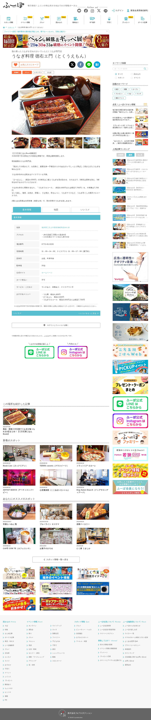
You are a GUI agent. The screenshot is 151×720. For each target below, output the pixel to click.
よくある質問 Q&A (131, 641)
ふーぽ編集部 (9, 645)
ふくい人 (8, 676)
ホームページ (47, 273)
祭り (30, 633)
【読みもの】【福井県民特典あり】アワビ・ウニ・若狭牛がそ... (137, 208)
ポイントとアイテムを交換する (111, 660)
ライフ (7, 661)
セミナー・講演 (34, 653)
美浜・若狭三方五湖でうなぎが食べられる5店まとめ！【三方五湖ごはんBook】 (19, 431)
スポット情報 (81, 622)
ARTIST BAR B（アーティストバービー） (18, 491)
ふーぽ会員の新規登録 (107, 629)
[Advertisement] (56, 382)
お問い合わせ (129, 661)
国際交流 (55, 633)
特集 (6, 629)
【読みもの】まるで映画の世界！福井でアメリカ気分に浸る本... (137, 236)
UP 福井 (92, 22)
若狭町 (16, 72)
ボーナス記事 (142, 22)
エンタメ (8, 657)
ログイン (119, 10)
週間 (130, 155)
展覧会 (31, 629)
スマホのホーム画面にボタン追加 (136, 637)
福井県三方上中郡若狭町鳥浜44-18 (56, 227)
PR (6, 700)
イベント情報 (34, 622)
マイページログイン (107, 633)
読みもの (59, 22)
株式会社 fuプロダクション (80, 713)
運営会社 (128, 665)
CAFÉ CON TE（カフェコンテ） (17, 548)
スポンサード (57, 661)
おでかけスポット (82, 637)
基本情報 (26, 209)
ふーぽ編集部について (134, 622)
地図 (56, 209)
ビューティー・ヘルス (84, 629)
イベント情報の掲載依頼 (108, 648)
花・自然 (32, 665)
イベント (25, 22)
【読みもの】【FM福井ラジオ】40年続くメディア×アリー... (136, 227)
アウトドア (32, 661)
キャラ (54, 629)
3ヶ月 (140, 155)
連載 (6, 696)
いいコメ (85, 209)
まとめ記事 (9, 633)
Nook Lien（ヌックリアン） (15, 466)
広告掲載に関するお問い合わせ (135, 657)
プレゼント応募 (105, 656)
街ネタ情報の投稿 (106, 644)
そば (6, 626)
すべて (120, 74)
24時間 (120, 155)
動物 (53, 657)
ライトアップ (57, 626)
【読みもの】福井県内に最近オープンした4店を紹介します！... (137, 162)
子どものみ (56, 641)
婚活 (53, 649)
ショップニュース (58, 653)
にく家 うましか (83, 548)
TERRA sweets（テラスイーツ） (54, 466)
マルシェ (32, 641)
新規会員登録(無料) (139, 10)
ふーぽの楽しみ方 (131, 629)
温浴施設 (79, 633)
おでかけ (8, 665)
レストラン (38, 72)
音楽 (30, 645)
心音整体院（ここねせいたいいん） (55, 490)
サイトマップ (129, 653)
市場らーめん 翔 (10, 524)
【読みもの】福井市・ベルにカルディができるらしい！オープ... (137, 171)
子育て (109, 22)
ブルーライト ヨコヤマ (49, 524)
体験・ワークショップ (36, 657)
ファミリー (56, 637)
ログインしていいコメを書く (58, 325)
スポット (8, 22)
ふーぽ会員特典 (105, 626)
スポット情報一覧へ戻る (57, 559)
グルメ (42, 22)
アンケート (104, 652)
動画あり (76, 22)
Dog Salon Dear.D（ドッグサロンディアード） (92, 491)
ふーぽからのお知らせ (132, 626)
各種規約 (128, 649)
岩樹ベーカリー (83, 524)
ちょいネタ (9, 688)
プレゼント (126, 22)
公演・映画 (32, 649)
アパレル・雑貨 (81, 641)
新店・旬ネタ (9, 641)
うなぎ (49, 72)
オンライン (32, 626)
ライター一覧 (129, 633)
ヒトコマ (8, 692)
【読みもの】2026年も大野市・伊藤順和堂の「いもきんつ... (136, 245)
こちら (46, 336)
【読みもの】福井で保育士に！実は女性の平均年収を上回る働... (137, 181)
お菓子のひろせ (46, 548)
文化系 (7, 653)
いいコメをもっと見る (87, 313)
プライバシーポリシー (132, 645)
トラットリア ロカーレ (86, 466)
